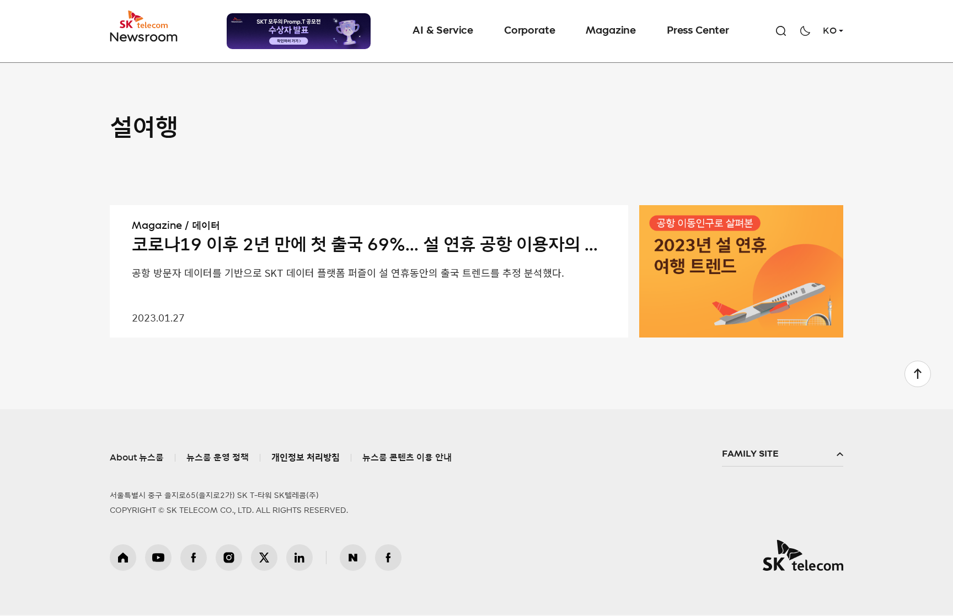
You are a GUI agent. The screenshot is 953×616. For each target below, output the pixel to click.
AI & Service (443, 31)
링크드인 (299, 557)
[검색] (781, 31)
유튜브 (158, 557)
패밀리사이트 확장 (782, 454)
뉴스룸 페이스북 (388, 557)
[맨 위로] (917, 374)
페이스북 (193, 557)
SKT (144, 26)
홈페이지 (123, 557)
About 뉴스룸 (137, 457)
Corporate (529, 31)
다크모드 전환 (805, 31)
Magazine (611, 31)
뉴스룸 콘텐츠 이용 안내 (407, 457)
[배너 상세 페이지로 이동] (299, 31)
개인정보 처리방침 (305, 457)
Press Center (698, 31)
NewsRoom (144, 36)
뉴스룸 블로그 (353, 557)
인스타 (229, 557)
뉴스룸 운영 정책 (217, 457)
